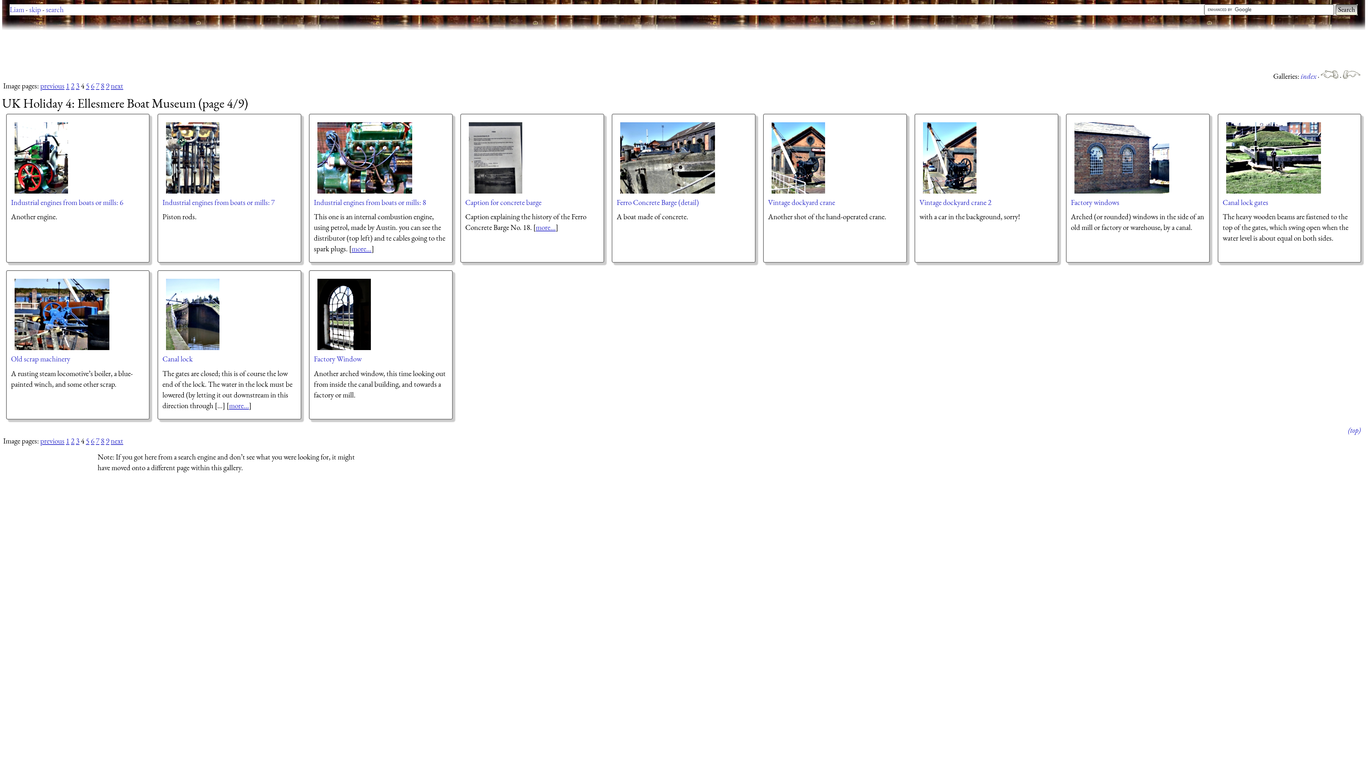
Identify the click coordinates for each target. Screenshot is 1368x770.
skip (35, 9)
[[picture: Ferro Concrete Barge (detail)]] (668, 158)
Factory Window (338, 359)
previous (52, 86)
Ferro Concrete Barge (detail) (658, 202)
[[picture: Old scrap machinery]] (62, 314)
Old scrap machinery (40, 359)
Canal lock (177, 359)
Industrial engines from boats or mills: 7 (218, 202)
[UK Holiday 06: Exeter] (1352, 76)
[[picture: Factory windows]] (1122, 158)
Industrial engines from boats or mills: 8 (370, 202)
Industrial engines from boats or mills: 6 (67, 202)
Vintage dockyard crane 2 (955, 202)
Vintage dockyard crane (801, 202)
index (1309, 76)
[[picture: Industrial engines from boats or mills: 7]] (193, 158)
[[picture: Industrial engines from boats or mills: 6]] (41, 158)
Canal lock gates (1245, 202)
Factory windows (1095, 202)
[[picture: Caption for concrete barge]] (496, 158)
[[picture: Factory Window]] (344, 314)
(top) (1354, 430)
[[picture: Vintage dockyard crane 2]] (950, 158)
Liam (17, 9)
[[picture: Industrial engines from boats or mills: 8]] (365, 158)
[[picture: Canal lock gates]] (1274, 158)
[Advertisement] (131, 50)
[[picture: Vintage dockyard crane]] (798, 158)
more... (362, 248)
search (55, 9)
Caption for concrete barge (503, 202)
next (117, 86)
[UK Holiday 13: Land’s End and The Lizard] (1330, 76)
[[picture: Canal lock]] (193, 314)
